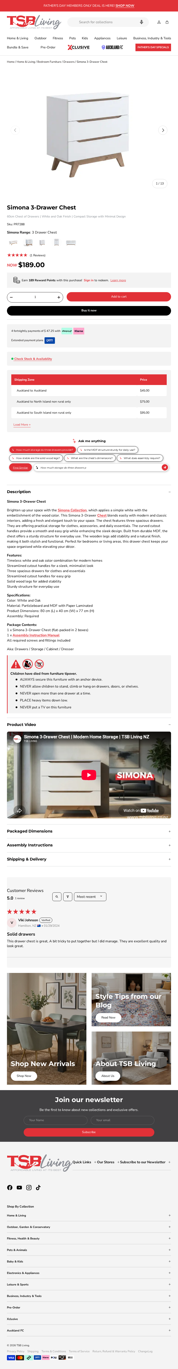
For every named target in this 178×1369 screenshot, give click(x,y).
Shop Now (24, 1076)
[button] (167, 22)
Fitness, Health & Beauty (23, 1239)
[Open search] (56, 896)
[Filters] (67, 896)
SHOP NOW (124, 5)
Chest (102, 515)
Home (11, 62)
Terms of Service (79, 1351)
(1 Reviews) (37, 255)
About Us (107, 1076)
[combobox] (108, 22)
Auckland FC (15, 1331)
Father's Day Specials (153, 47)
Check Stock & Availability (33, 359)
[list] (89, 130)
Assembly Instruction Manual (36, 635)
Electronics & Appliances (23, 1273)
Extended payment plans (27, 340)
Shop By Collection (20, 1206)
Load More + (22, 425)
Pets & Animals (17, 1250)
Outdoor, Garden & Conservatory (28, 1227)
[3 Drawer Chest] (42, 242)
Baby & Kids (15, 1262)
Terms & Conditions (53, 1351)
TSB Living (22, 1345)
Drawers (68, 62)
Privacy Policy (16, 1351)
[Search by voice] (141, 22)
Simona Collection (72, 510)
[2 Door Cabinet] (56, 242)
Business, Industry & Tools (24, 1296)
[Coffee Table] (13, 242)
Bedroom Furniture (49, 62)
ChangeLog (145, 1351)
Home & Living (26, 62)
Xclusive (12, 1319)
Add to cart (119, 297)
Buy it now (89, 310)
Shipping (33, 1351)
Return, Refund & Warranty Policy (113, 1351)
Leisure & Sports (17, 1285)
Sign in (89, 280)
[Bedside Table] (28, 242)
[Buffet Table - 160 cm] (71, 242)
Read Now (108, 1017)
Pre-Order (48, 47)
